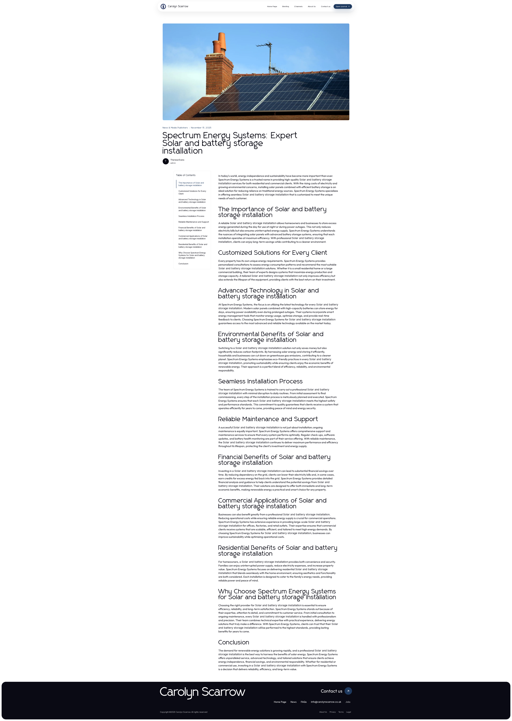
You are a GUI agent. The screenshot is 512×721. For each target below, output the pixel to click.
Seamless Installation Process (191, 216)
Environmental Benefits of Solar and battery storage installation (192, 209)
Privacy (333, 712)
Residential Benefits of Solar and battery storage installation (193, 245)
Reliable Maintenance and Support (194, 222)
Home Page (280, 701)
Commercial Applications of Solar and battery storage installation (193, 237)
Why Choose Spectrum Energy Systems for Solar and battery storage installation (192, 255)
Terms (341, 712)
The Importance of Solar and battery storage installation (191, 184)
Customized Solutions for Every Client (192, 192)
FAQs (304, 701)
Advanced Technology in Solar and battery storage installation (192, 200)
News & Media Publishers (175, 128)
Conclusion (183, 263)
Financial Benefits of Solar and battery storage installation (192, 228)
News (294, 701)
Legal (348, 712)
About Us (323, 712)
